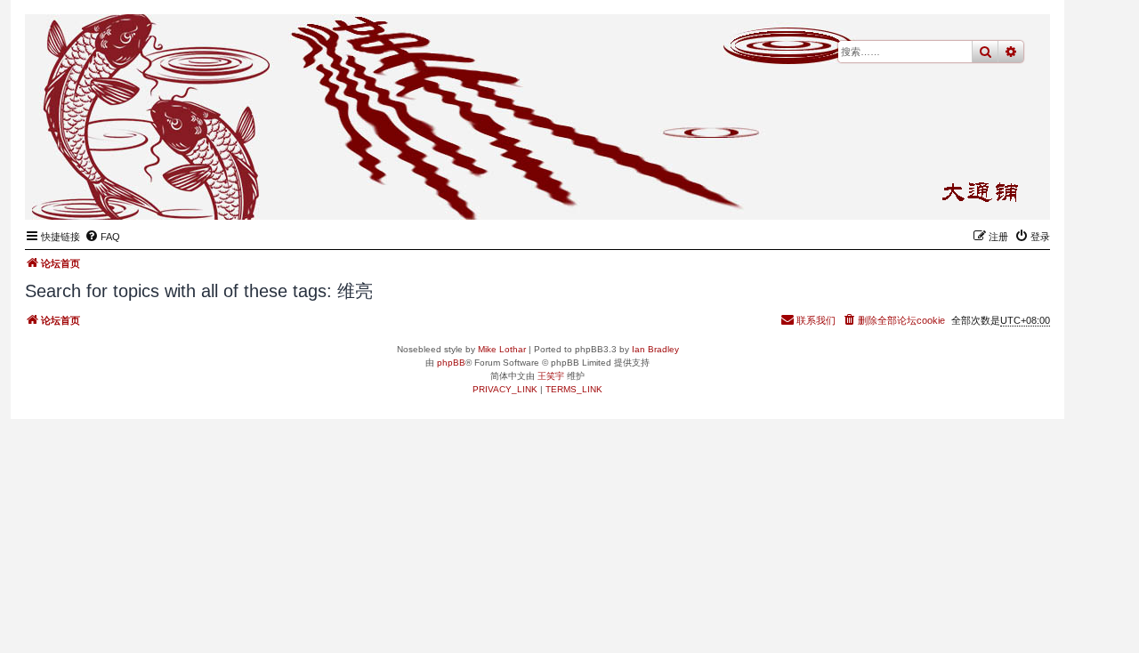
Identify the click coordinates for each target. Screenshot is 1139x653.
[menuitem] (102, 236)
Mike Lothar (502, 349)
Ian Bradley (655, 349)
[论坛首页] (949, 192)
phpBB (451, 362)
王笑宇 (550, 376)
